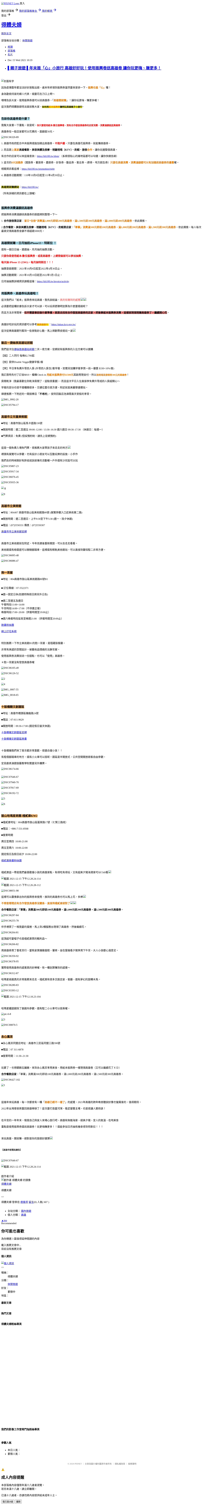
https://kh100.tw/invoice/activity (53, 281)
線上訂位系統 (9, 631)
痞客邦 (24, 1202)
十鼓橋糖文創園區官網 (14, 732)
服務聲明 (132, 1464)
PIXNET (78, 1464)
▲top (4, 1220)
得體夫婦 (11, 25)
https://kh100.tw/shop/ (48, 156)
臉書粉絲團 (7, 625)
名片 (10, 54)
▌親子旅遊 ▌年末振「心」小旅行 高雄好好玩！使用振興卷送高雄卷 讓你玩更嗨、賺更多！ (84, 68)
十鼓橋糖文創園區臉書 (14, 738)
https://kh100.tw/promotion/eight (38, 169)
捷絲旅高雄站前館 (24, 349)
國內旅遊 (26, 1211)
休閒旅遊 (27, 40)
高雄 (23, 1214)
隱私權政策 (120, 1464)
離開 (18, 1502)
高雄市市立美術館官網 (14, 531)
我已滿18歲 (8, 1502)
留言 (31, 1202)
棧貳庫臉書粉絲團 (11, 860)
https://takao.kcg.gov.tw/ (63, 324)
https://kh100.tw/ (30, 187)
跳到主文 (6, 33)
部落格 (11, 50)
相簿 (10, 47)
